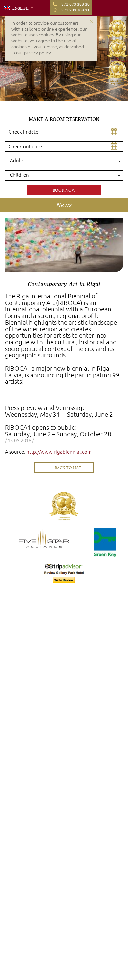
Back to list (68, 467)
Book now (64, 190)
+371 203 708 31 (74, 9)
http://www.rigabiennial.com (59, 452)
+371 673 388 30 (74, 4)
